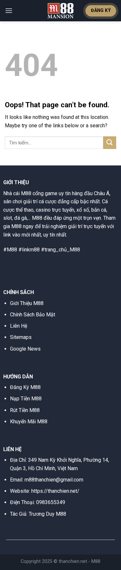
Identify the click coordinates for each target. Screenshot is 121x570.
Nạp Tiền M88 (26, 399)
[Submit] (109, 142)
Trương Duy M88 (47, 514)
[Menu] (9, 10)
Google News (25, 349)
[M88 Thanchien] (60, 10)
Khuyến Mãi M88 (28, 421)
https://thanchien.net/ (55, 491)
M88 (95, 561)
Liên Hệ (18, 326)
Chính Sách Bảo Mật (32, 314)
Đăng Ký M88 (25, 387)
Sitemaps (21, 337)
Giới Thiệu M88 (27, 303)
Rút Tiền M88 (25, 410)
